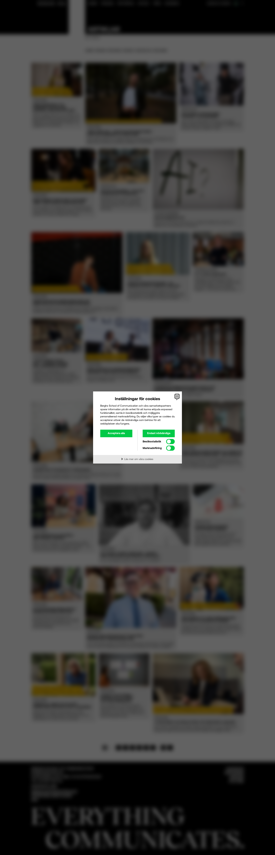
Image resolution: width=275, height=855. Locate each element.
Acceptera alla (116, 433)
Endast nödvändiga (158, 433)
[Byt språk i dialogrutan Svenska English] (176, 396)
